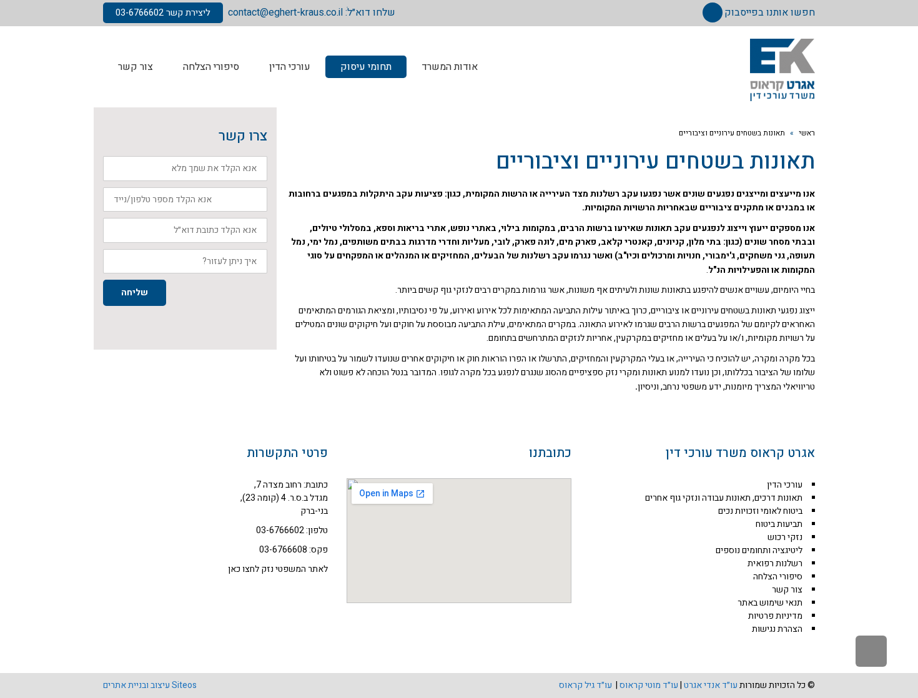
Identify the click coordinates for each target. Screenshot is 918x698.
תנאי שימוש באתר (770, 602)
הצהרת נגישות (777, 629)
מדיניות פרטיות (775, 615)
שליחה (134, 292)
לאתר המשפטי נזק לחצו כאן (278, 569)
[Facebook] (713, 12)
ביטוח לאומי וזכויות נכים (760, 511)
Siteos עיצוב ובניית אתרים (150, 685)
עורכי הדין (784, 484)
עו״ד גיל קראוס (586, 685)
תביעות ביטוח (779, 524)
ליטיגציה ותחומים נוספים (759, 550)
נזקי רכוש (784, 537)
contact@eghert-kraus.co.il (285, 12)
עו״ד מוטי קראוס (648, 685)
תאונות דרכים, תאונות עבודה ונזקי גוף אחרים (723, 497)
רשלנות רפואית (775, 563)
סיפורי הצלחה (777, 576)
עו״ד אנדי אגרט (711, 685)
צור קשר (787, 589)
